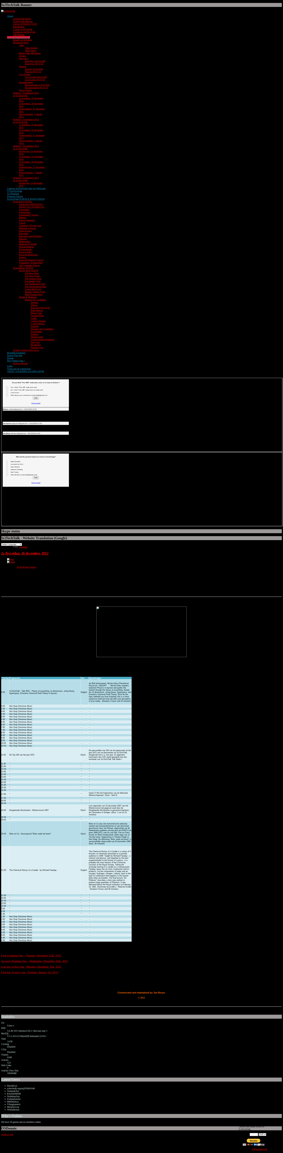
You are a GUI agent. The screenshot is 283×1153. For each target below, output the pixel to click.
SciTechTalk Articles (26, 567)
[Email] (11, 562)
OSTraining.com (259, 1149)
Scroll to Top (7, 1134)
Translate (23, 547)
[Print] (10, 559)
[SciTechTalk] (8, 11)
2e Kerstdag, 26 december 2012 (24, 553)
